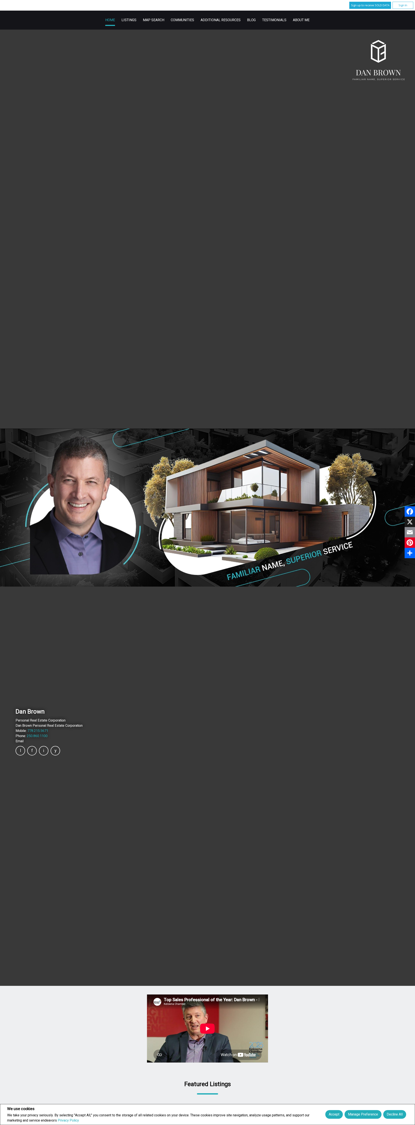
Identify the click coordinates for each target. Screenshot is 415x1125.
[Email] (410, 532)
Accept (334, 1114)
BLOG (251, 20)
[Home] (379, 60)
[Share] (410, 553)
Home (110, 20)
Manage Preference (363, 1114)
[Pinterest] (410, 542)
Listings (128, 20)
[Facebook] (410, 511)
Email (20, 741)
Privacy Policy (68, 1120)
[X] (410, 522)
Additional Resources (221, 20)
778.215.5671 (37, 730)
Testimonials (274, 20)
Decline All (395, 1114)
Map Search (153, 20)
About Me (301, 20)
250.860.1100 (37, 736)
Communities (182, 20)
